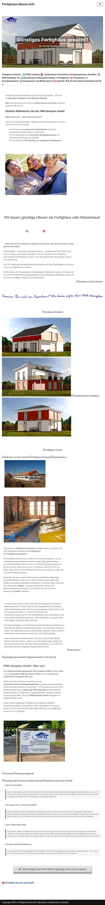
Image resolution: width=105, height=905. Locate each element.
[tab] (21, 227)
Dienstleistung (13, 235)
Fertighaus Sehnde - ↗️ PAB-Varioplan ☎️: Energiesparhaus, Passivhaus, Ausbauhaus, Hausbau (51, 231)
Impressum (42, 902)
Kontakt (64, 902)
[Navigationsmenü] (100, 4)
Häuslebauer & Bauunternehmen (21, 227)
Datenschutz (54, 902)
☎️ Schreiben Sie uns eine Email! (18, 883)
